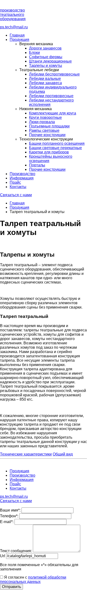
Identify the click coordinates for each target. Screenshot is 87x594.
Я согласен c (33, 579)
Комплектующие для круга (52, 113)
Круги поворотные (45, 117)
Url (2, 556)
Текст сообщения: (16, 551)
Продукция (19, 40)
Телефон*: (9, 516)
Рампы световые (44, 130)
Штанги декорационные (50, 61)
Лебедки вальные (45, 78)
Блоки (34, 53)
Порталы (37, 165)
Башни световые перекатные (55, 148)
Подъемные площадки (49, 126)
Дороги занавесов (45, 48)
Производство (22, 174)
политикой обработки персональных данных (33, 579)
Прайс (15, 182)
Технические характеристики (26, 454)
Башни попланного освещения (57, 143)
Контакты (18, 187)
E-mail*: (7, 522)
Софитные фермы (45, 57)
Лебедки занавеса (45, 83)
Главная (17, 35)
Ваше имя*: (10, 510)
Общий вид (63, 454)
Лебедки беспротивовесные (54, 74)
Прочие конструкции (47, 135)
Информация (22, 178)
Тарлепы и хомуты (45, 65)
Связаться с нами (16, 195)
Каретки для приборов (49, 152)
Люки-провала (42, 122)
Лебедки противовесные (51, 96)
